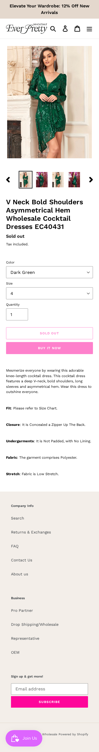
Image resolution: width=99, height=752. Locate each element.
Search (17, 518)
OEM (15, 652)
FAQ (14, 546)
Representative (25, 638)
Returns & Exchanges (31, 532)
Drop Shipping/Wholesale (35, 624)
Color (10, 262)
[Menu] (89, 29)
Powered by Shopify (73, 734)
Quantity (13, 304)
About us (19, 574)
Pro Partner (22, 610)
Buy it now (49, 348)
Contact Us (21, 560)
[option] (25, 180)
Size (9, 283)
